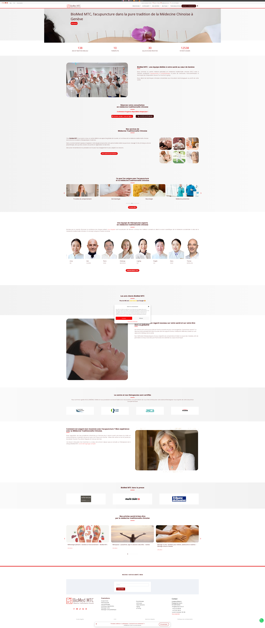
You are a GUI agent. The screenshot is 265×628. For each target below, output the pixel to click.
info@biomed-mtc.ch (165, 3)
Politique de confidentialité (132, 321)
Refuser (141, 318)
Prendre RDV (132, 207)
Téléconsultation (175, 6)
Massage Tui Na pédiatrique (108, 609)
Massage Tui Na (105, 608)
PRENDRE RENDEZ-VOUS (132, 270)
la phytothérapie (164, 73)
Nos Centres (155, 6)
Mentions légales (150, 619)
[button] (148, 306)
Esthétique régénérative (107, 606)
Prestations (136, 6)
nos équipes (111, 229)
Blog (11, 3)
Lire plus (70, 548)
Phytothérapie (140, 601)
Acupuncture (104, 601)
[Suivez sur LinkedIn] (83, 609)
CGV (115, 619)
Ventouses (139, 603)
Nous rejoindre (20, 3)
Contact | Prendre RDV (188, 6)
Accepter (124, 318)
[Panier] (197, 6)
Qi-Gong (138, 608)
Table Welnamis (140, 605)
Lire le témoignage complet (87, 444)
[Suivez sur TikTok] (80, 609)
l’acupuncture (154, 73)
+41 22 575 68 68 (175, 3)
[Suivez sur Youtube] (77, 609)
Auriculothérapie (105, 604)
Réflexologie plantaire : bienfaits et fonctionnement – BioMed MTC (87, 544)
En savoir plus (164, 624)
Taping (138, 606)
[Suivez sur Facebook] (74, 609)
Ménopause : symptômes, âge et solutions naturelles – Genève (131, 544)
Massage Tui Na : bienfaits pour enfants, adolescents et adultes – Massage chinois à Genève (176, 545)
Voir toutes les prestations (109, 153)
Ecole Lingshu (80, 619)
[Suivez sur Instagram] (86, 609)
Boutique (164, 6)
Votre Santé (145, 6)
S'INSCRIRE (120, 589)
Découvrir (74, 23)
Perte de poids (105, 602)
